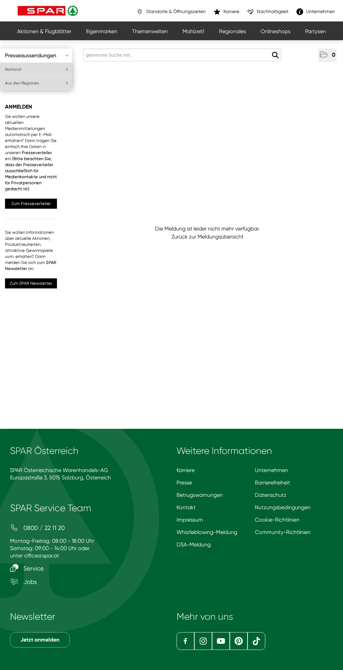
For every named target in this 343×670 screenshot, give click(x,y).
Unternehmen (271, 470)
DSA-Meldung (194, 544)
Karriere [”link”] (230, 11)
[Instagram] (203, 641)
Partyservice (319, 31)
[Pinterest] (239, 641)
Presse (184, 482)
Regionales (232, 31)
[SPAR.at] (48, 10)
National (13, 69)
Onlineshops (275, 31)
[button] (328, 55)
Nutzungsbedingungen (283, 507)
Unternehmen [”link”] (320, 11)
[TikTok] (256, 641)
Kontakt (186, 507)
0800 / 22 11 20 (43, 527)
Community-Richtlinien (283, 532)
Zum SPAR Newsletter (31, 283)
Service (33, 568)
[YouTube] (221, 641)
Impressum (190, 520)
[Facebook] (185, 641)
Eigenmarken (101, 31)
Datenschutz (270, 495)
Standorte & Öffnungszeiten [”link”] (175, 11)
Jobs (29, 581)
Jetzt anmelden (39, 639)
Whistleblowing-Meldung (207, 532)
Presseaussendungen (30, 55)
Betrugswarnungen (200, 495)
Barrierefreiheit (272, 482)
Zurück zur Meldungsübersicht (208, 236)
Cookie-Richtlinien (277, 520)
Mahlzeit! (193, 31)
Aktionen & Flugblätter (44, 31)
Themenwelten (150, 31)
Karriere (186, 470)
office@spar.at (41, 555)
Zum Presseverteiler (31, 203)
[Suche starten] (275, 55)
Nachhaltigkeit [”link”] (272, 11)
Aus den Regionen (22, 83)
